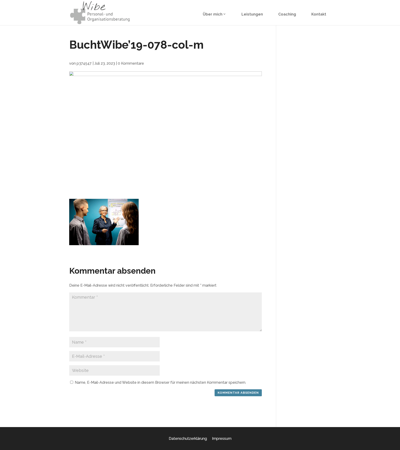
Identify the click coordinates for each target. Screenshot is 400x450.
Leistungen (252, 14)
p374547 (84, 63)
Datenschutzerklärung (188, 438)
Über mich (212, 14)
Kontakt (318, 14)
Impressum (221, 438)
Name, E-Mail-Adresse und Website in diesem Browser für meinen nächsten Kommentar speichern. (160, 382)
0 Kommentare (131, 63)
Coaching (287, 14)
